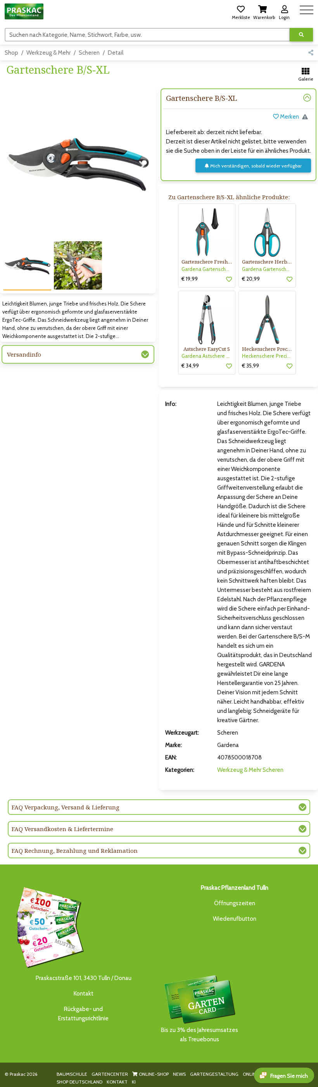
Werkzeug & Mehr (48, 52)
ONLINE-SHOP (153, 1074)
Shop (11, 52)
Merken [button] (289, 116)
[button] (241, 11)
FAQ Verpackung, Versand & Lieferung (65, 807)
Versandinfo (24, 354)
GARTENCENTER (110, 1074)
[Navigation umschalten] (306, 8)
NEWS (179, 1074)
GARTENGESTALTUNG (214, 1074)
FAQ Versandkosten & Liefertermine (62, 829)
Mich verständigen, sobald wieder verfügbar (255, 166)
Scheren (89, 52)
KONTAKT (117, 1082)
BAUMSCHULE (72, 1074)
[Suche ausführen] (301, 34)
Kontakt (83, 993)
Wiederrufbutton (234, 918)
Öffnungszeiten (234, 903)
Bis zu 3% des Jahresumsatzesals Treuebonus (199, 1035)
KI (134, 1082)
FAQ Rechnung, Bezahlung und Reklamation (75, 850)
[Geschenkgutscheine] (48, 926)
